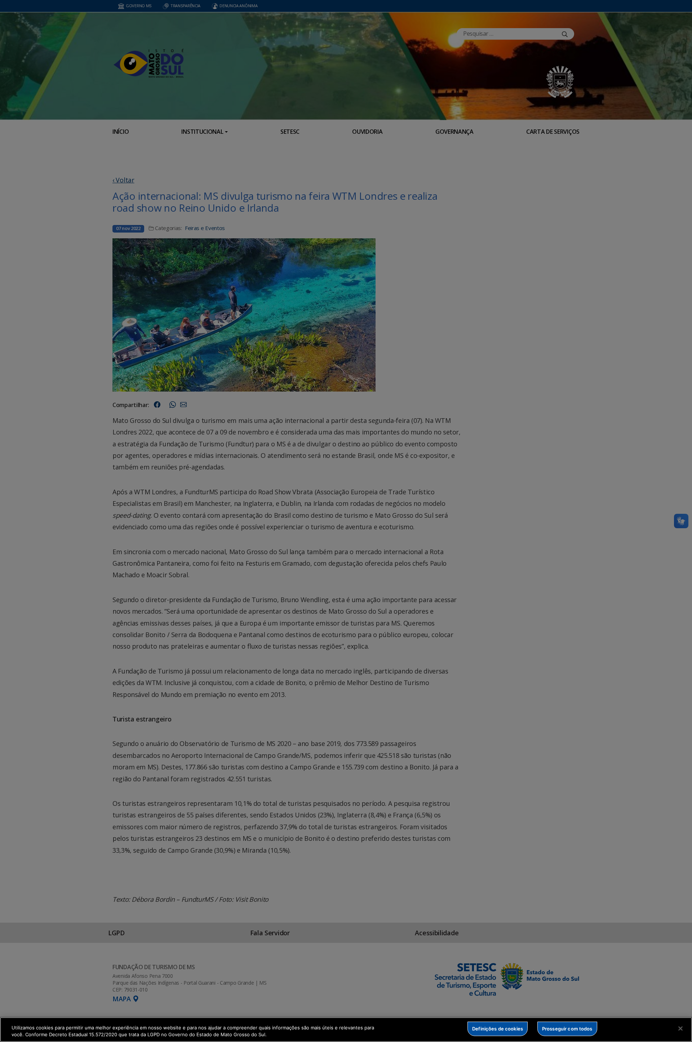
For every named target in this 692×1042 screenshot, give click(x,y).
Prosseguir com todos (567, 1029)
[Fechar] (680, 1029)
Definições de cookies (497, 1029)
